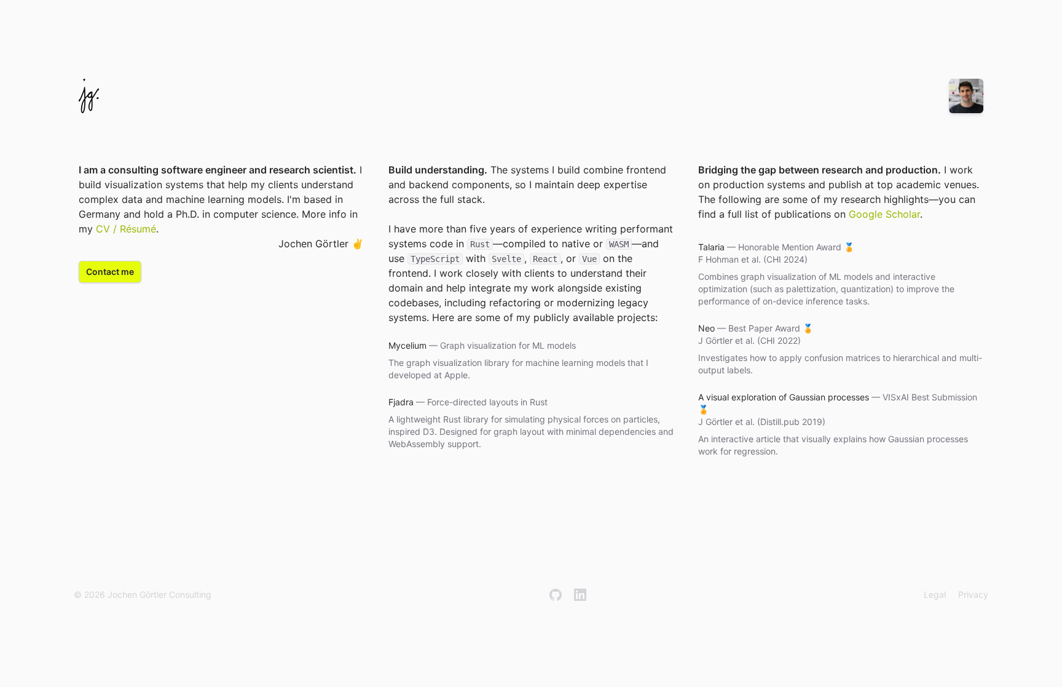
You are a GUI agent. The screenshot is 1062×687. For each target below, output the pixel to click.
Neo (706, 328)
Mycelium (407, 345)
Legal (935, 594)
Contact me (110, 271)
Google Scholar (884, 214)
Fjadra (401, 402)
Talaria (711, 247)
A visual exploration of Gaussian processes (783, 397)
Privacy (973, 594)
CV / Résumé (126, 229)
